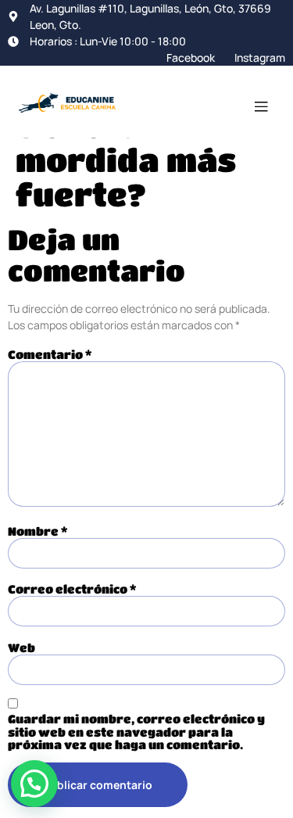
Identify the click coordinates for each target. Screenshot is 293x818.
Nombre (37, 531)
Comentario (49, 354)
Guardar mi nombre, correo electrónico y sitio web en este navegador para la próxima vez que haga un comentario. (136, 732)
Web (21, 648)
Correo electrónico (72, 589)
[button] (34, 783)
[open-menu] (261, 108)
